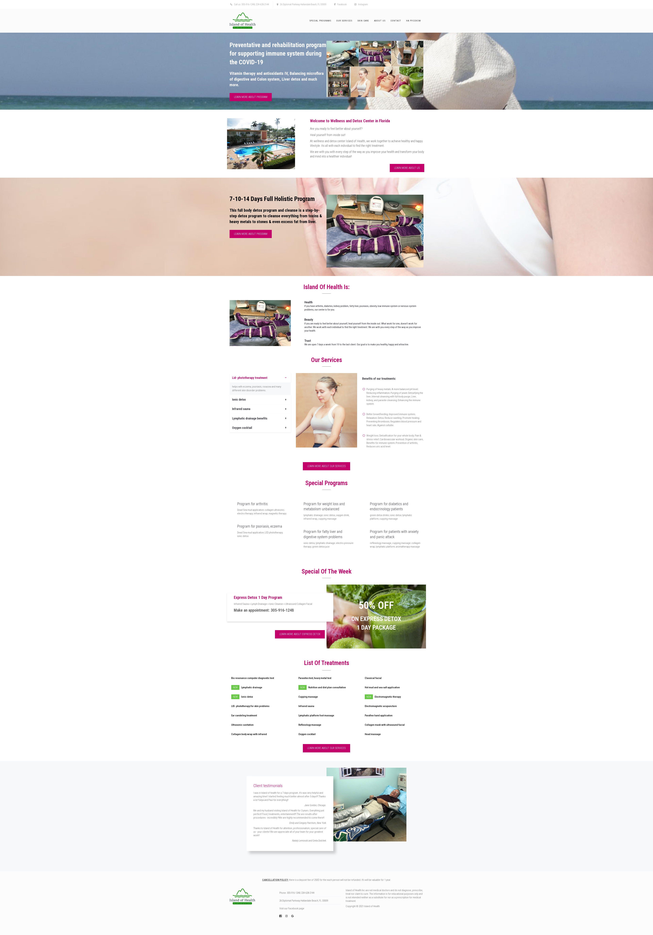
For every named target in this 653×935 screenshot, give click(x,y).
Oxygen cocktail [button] (242, 427)
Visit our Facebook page (291, 908)
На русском (413, 21)
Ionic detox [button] (239, 399)
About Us (380, 21)
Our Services (344, 21)
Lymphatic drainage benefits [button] (249, 418)
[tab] (260, 377)
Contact (396, 21)
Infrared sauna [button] (241, 409)
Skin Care (363, 21)
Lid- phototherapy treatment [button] (249, 378)
